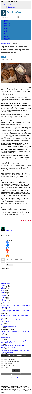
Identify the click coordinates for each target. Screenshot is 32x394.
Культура (3, 300)
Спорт (3, 302)
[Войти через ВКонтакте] (7, 245)
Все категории (5, 283)
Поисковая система (9, 359)
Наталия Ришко (9, 230)
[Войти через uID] (7, 242)
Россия (3, 288)
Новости (9, 43)
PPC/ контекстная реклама (11, 361)
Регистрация (11, 7)
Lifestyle (3, 295)
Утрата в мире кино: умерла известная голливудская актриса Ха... (12, 346)
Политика (4, 285)
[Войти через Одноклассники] (7, 256)
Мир (2, 290)
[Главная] (12, 15)
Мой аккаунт (8, 4)
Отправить (9, 264)
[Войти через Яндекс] (7, 250)
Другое (6, 367)
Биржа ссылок (8, 363)
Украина (3, 287)
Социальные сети (9, 365)
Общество (4, 293)
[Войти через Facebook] (7, 247)
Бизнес (3, 57)
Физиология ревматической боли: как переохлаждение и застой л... (12, 325)
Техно (2, 297)
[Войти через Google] (7, 253)
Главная (3, 43)
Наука (2, 299)
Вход (9, 6)
